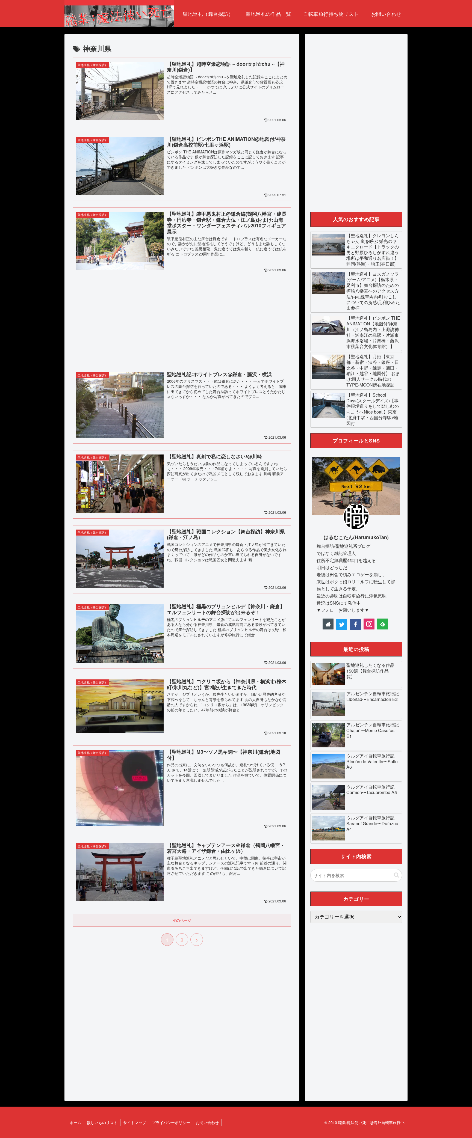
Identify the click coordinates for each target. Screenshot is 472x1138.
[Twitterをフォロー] (341, 624)
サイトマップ (134, 1122)
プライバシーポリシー (171, 1122)
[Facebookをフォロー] (355, 624)
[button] (396, 875)
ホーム (75, 1122)
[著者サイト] (328, 624)
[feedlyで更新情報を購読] (382, 624)
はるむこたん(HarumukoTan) (356, 537)
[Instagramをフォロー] (369, 624)
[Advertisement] (182, 321)
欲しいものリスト (102, 1122)
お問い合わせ (207, 1122)
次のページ (181, 920)
